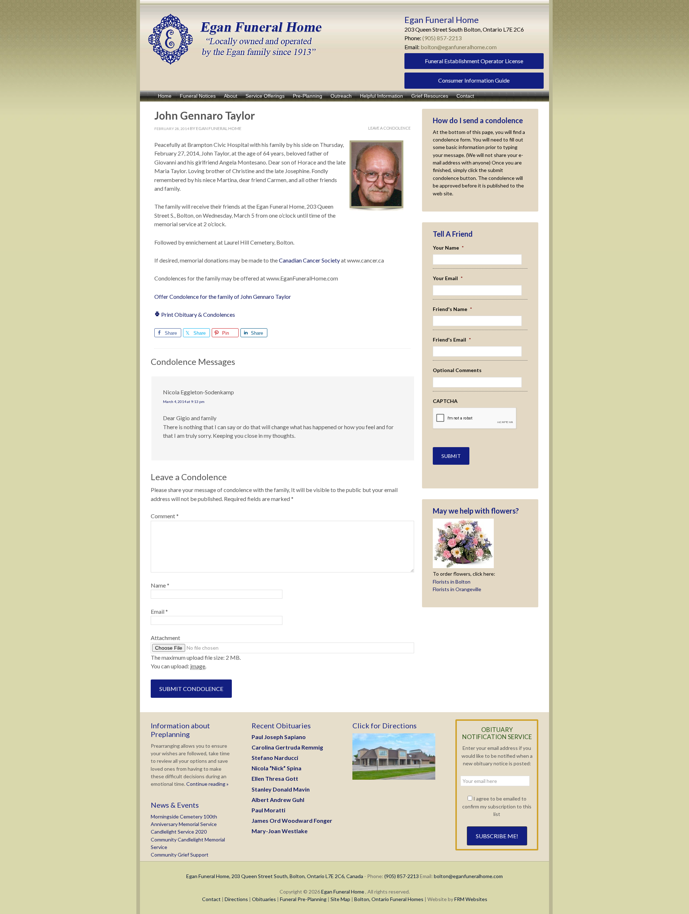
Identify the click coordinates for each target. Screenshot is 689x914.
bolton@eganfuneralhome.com (459, 46)
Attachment (165, 637)
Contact (211, 899)
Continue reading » (207, 784)
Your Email (448, 278)
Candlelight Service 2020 (179, 832)
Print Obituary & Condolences (197, 314)
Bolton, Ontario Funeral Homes (388, 899)
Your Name (448, 248)
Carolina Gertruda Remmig (287, 747)
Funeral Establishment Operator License (474, 60)
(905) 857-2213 (441, 37)
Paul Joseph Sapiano (279, 736)
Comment (165, 515)
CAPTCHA (445, 401)
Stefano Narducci (275, 757)
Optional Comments (457, 370)
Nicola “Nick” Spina (276, 768)
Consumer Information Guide (474, 80)
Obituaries (264, 899)
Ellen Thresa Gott (275, 778)
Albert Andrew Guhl (278, 799)
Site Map (340, 899)
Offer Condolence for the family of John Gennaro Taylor (222, 296)
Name (160, 585)
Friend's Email (452, 340)
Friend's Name (452, 309)
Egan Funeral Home (342, 892)
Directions (236, 899)
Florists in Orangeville (457, 589)
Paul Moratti (268, 810)
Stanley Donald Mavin (281, 789)
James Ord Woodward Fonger (292, 820)
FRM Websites (470, 899)
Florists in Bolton (451, 582)
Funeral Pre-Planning (303, 899)
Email (159, 611)
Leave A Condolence (389, 128)
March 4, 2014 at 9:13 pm (184, 401)
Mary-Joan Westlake (280, 830)
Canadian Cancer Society (310, 260)
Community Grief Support (179, 855)
